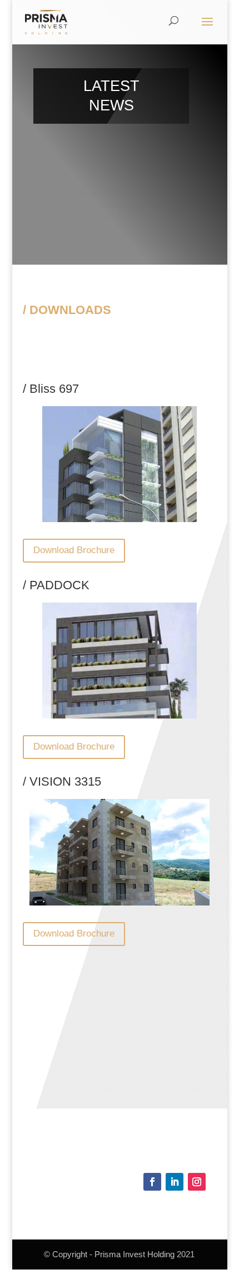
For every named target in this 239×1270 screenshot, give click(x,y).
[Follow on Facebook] (152, 1182)
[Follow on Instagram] (197, 1182)
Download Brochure (73, 550)
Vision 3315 (99, 189)
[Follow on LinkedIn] (174, 1182)
